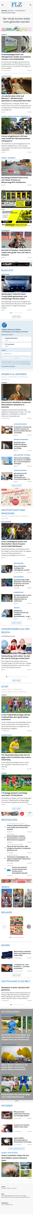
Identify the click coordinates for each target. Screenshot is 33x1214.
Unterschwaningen (20, 470)
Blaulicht (7, 270)
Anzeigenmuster (9, 1204)
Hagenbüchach (18, 592)
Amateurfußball (6, 692)
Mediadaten (4, 1203)
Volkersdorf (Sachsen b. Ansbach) (16, 823)
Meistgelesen (9, 819)
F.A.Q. (2, 1204)
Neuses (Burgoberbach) (8, 1015)
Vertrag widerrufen (25, 1197)
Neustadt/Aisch (6, 76)
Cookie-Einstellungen (15, 1197)
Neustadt (4, 516)
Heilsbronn (11, 158)
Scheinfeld (4, 518)
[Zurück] (4, 927)
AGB (2, 1194)
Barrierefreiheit (5, 1197)
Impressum (4, 1188)
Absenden (16, 358)
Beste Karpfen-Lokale (8, 13)
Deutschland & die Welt (15, 981)
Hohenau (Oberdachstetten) (10, 116)
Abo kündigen (23, 1195)
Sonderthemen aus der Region (15, 631)
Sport (4, 686)
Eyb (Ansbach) (5, 230)
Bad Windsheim (19, 455)
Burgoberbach (6, 1075)
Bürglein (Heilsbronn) (21, 439)
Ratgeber (6, 1105)
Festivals (11, 11)
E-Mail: (4, 350)
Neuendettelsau (6, 735)
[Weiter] (29, 927)
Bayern (5, 945)
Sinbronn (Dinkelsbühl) (9, 1045)
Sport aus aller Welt (19, 692)
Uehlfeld (17, 608)
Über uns (9, 1188)
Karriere (14, 1188)
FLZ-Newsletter (20, 11)
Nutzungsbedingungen (6, 1195)
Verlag (3, 1186)
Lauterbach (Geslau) (12, 855)
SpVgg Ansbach (6, 689)
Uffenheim (24, 516)
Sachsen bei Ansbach (20, 424)
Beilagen (6, 912)
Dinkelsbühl (12, 377)
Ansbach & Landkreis (14, 374)
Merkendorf (5, 274)
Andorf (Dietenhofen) (17, 844)
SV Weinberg (17, 689)
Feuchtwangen (23, 377)
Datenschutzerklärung (25, 364)
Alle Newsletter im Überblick (8, 366)
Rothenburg (5, 379)
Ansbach (4, 34)
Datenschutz (16, 1195)
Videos (5, 886)
